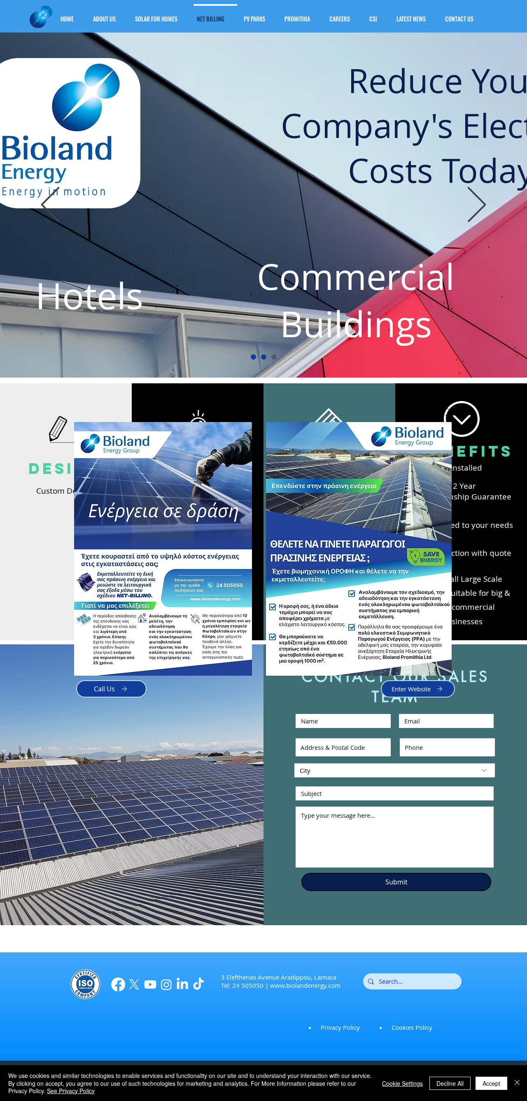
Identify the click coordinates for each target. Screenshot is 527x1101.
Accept (491, 1083)
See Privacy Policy (71, 1091)
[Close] (517, 1083)
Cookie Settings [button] (402, 1083)
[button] (450, 411)
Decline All (450, 1083)
